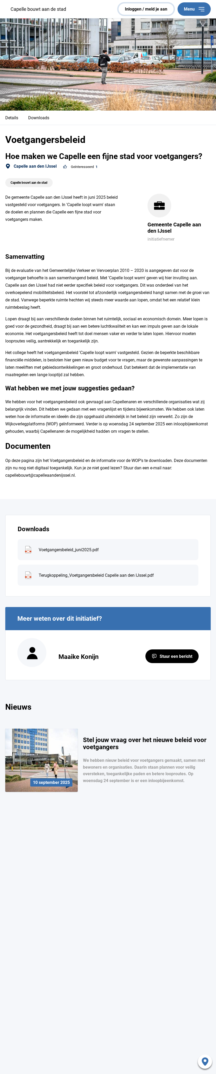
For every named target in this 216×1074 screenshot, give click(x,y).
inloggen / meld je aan (146, 9)
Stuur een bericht (176, 656)
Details (11, 117)
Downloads (38, 117)
